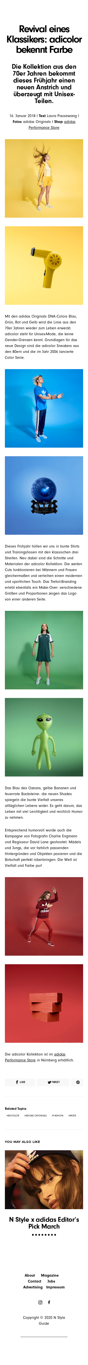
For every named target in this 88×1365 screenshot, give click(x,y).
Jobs (51, 1281)
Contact (34, 1281)
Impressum (55, 1287)
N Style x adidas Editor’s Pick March (44, 1223)
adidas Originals (36, 1115)
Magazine (50, 1275)
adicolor (13, 1115)
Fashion (58, 1115)
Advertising (33, 1287)
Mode (73, 1115)
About (30, 1275)
